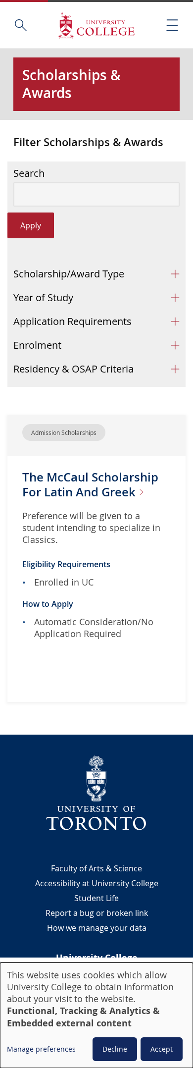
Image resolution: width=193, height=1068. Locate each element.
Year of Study (43, 297)
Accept (161, 1049)
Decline (114, 1049)
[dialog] (96, 1015)
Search (29, 173)
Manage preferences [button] (41, 1049)
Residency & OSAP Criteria (73, 368)
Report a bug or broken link (97, 913)
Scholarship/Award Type (68, 273)
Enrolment (37, 345)
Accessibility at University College (96, 883)
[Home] (96, 25)
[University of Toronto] (96, 792)
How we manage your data (96, 927)
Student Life (96, 898)
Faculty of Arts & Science (96, 868)
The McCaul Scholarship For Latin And (90, 484)
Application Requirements (72, 321)
